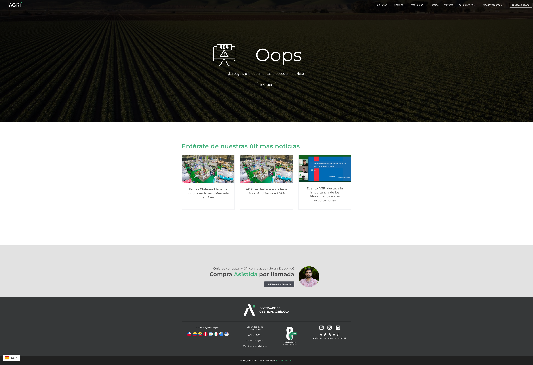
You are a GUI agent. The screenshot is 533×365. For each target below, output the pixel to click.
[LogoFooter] (266, 304)
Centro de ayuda (254, 340)
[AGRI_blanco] (15, 2)
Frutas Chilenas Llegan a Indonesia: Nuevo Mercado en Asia (208, 193)
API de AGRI (254, 335)
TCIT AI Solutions (284, 360)
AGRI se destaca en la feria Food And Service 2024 (266, 191)
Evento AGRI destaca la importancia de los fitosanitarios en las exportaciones (325, 194)
